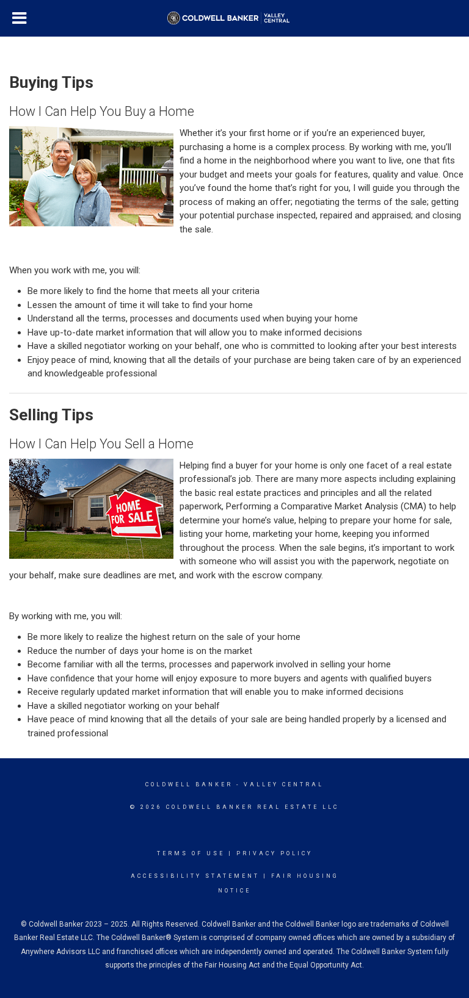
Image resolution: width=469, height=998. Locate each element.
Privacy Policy (274, 853)
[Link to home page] (234, 18)
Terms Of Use (191, 853)
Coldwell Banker (189, 784)
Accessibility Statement (195, 876)
